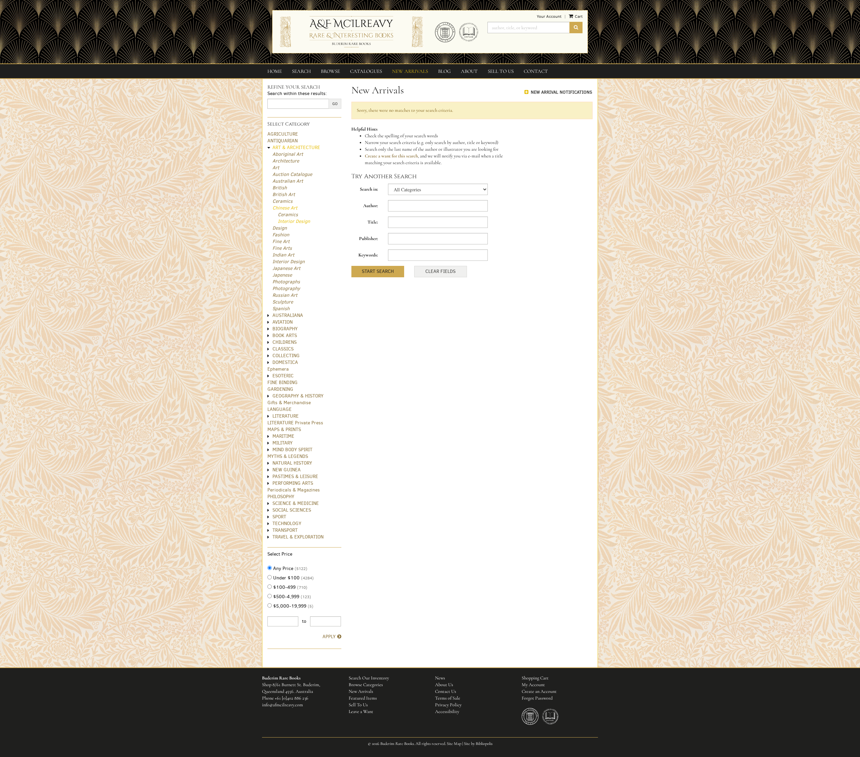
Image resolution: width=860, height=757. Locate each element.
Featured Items (363, 698)
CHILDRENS (284, 342)
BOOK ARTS (284, 335)
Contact (536, 71)
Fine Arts (282, 248)
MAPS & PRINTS (284, 429)
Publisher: (368, 238)
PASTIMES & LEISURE (295, 476)
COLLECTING (286, 355)
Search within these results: (297, 93)
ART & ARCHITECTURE (296, 147)
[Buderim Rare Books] (351, 32)
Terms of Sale (447, 698)
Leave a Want (361, 711)
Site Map (454, 743)
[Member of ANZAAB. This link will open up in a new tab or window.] (470, 34)
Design (279, 228)
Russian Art (284, 295)
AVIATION (282, 322)
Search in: (369, 189)
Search (301, 71)
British (279, 188)
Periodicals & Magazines (293, 490)
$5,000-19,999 (292, 606)
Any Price (289, 568)
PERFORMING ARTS (292, 483)
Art (275, 167)
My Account (533, 685)
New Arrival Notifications (560, 92)
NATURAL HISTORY (292, 463)
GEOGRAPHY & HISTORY (298, 396)
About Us (444, 685)
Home (274, 71)
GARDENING (280, 389)
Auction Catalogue (292, 174)
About (469, 71)
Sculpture (282, 302)
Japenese (282, 275)
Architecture (285, 161)
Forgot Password (537, 698)
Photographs (286, 282)
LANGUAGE (279, 409)
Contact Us (445, 691)
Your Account (549, 16)
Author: (370, 205)
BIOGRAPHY (285, 329)
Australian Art (287, 181)
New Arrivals (410, 71)
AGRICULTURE (282, 134)
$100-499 (289, 587)
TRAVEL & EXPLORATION (298, 537)
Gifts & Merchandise (289, 402)
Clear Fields (440, 271)
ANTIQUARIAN (282, 141)
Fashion (280, 235)
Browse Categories (366, 685)
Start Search (378, 271)
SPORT (279, 517)
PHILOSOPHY (280, 496)
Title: (373, 222)
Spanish (281, 308)
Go (335, 103)
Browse (330, 71)
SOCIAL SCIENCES (291, 510)
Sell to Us (501, 71)
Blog (444, 71)
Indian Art (283, 255)
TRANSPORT (285, 530)
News (440, 678)
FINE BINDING (282, 382)
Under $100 (293, 578)
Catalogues (366, 71)
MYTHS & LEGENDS (287, 456)
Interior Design (294, 221)
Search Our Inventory (369, 678)
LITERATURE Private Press (295, 423)
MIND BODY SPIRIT (292, 449)
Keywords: (368, 255)
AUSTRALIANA (287, 315)
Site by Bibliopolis (478, 743)
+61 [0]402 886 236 (291, 698)
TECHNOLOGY (286, 523)
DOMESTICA (285, 362)
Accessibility (447, 711)
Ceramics (282, 201)
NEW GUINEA (286, 470)
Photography (286, 288)
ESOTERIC (283, 376)
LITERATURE (285, 416)
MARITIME (283, 436)
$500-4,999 (291, 597)
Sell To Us (358, 705)
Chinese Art (284, 208)
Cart (578, 16)
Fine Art (281, 241)
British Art (283, 194)
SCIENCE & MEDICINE (295, 503)
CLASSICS (283, 349)
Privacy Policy (448, 705)
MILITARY (282, 443)
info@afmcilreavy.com (282, 705)
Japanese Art (286, 268)
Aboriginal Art (287, 154)
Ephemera (278, 369)
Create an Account (539, 691)
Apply (329, 636)
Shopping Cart (535, 678)
